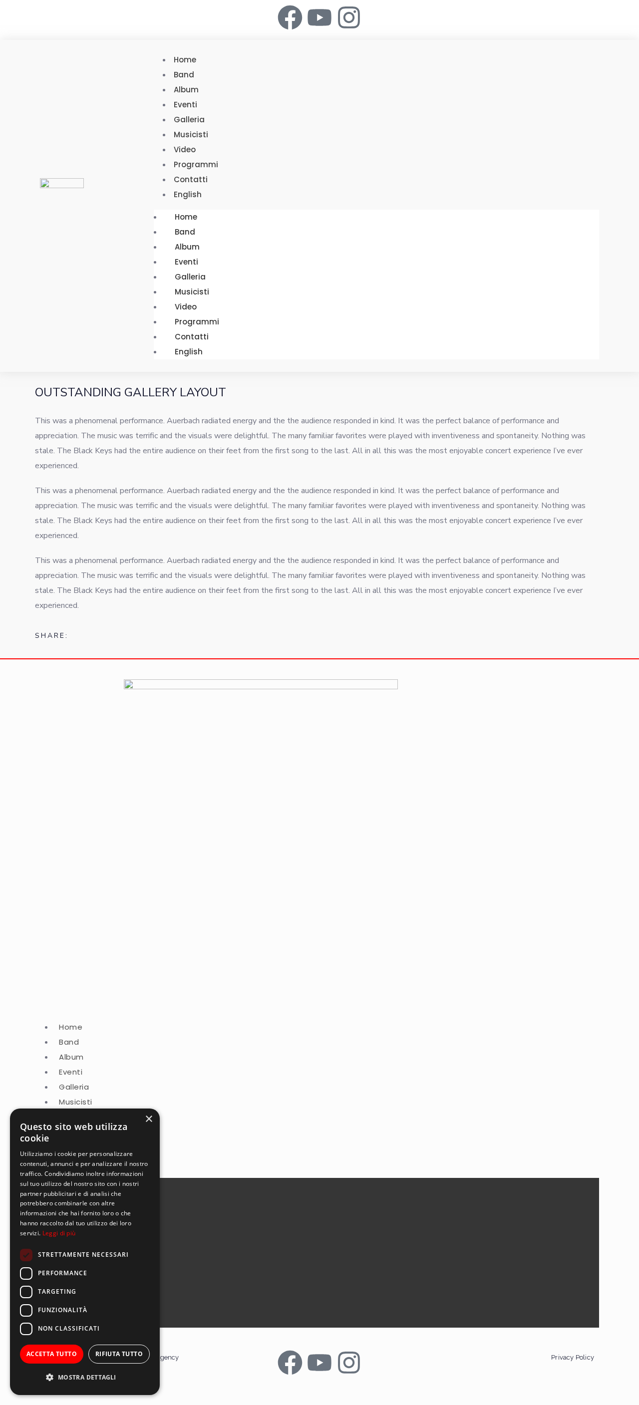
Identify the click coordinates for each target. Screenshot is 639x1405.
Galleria (190, 277)
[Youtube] (319, 17)
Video (186, 306)
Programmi (197, 321)
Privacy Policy (572, 1357)
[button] (85, 1377)
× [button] (148, 1119)
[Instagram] (348, 17)
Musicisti (192, 291)
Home (186, 217)
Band (185, 232)
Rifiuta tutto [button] (119, 1354)
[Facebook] (290, 17)
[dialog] (85, 1252)
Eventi (186, 262)
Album (187, 247)
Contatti (192, 336)
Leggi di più (59, 1233)
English (189, 351)
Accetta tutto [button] (51, 1354)
